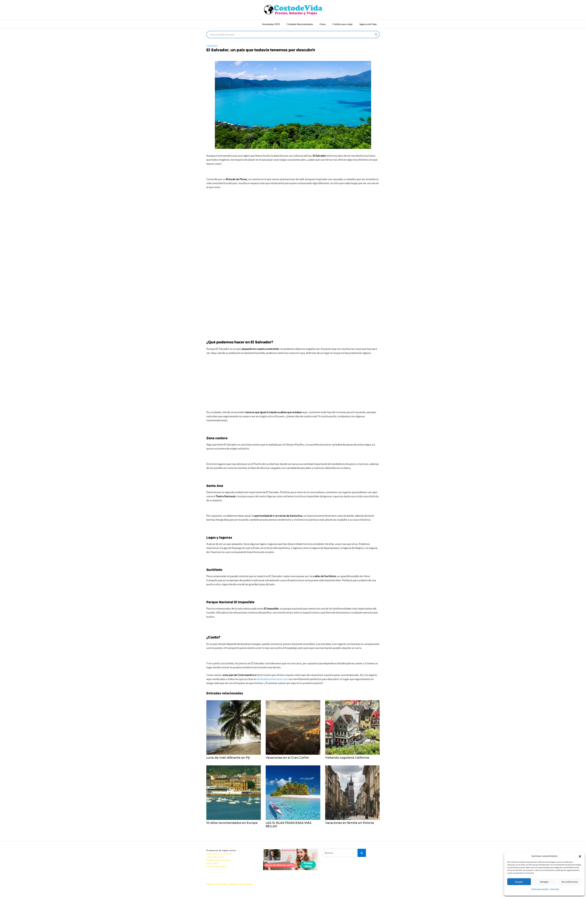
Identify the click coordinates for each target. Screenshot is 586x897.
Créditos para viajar (342, 24)
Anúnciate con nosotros (219, 853)
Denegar (544, 881)
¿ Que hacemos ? (215, 856)
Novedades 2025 (271, 24)
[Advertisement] (293, 236)
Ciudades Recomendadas (300, 24)
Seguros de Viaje (368, 24)
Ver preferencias (569, 881)
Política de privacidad (539, 889)
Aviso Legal (554, 889)
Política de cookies (216, 866)
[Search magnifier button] (376, 34)
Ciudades (211, 46)
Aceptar (519, 881)
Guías (323, 24)
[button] (579, 855)
